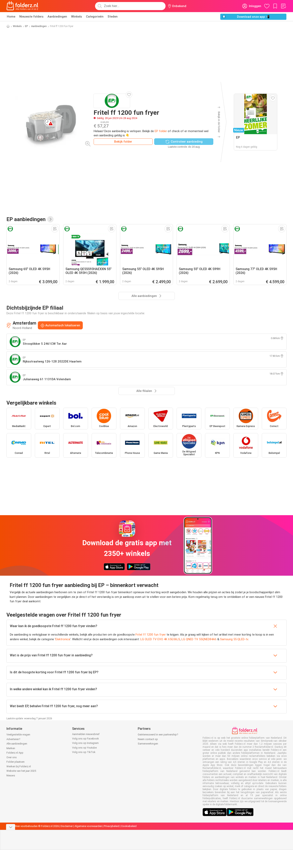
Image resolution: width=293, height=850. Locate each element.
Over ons (11, 757)
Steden (113, 16)
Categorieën (95, 16)
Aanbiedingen (57, 16)
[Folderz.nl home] (22, 6)
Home (11, 16)
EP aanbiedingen (26, 219)
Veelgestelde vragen (18, 734)
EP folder (161, 131)
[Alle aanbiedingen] (50, 219)
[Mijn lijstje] (283, 6)
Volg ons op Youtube (84, 747)
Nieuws (10, 775)
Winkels (76, 16)
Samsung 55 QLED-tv (234, 639)
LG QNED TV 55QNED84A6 (198, 639)
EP (26, 26)
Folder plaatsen (15, 761)
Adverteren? (13, 739)
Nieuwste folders (31, 16)
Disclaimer (67, 826)
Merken (10, 748)
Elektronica (62, 639)
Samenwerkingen (148, 743)
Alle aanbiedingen (16, 743)
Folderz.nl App (14, 752)
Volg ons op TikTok (83, 752)
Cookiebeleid (129, 826)
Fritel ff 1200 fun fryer (151, 634)
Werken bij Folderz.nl (18, 766)
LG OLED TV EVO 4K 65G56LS (160, 639)
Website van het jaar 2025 (21, 770)
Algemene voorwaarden (88, 826)
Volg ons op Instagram (85, 743)
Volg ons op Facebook (85, 738)
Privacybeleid (111, 826)
